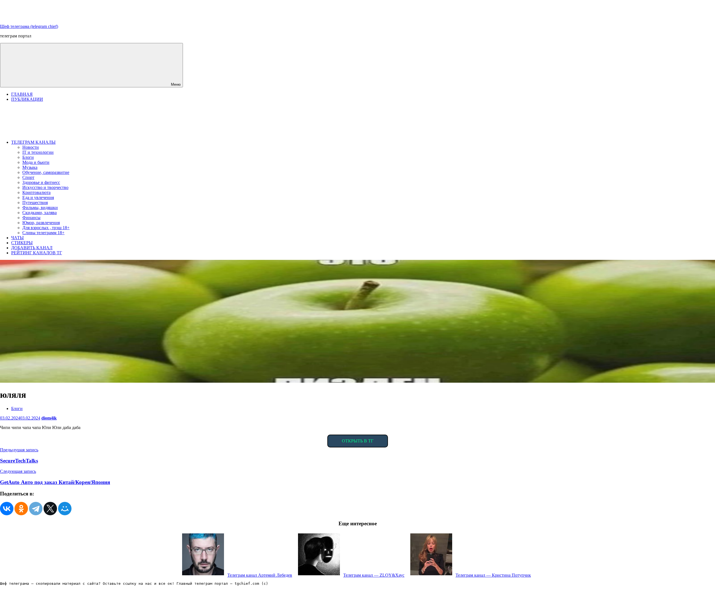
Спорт (28, 177)
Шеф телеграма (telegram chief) (29, 26)
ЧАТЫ (17, 237)
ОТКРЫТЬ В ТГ (357, 441)
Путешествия (35, 202)
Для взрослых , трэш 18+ (46, 227)
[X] (50, 508)
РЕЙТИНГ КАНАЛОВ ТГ (36, 252)
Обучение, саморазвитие (45, 172)
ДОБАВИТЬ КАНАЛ (32, 247)
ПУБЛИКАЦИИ (27, 99)
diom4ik (49, 418)
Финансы (31, 217)
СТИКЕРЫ (22, 242)
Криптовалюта (36, 192)
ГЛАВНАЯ (22, 94)
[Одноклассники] (21, 508)
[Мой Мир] (65, 508)
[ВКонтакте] (6, 508)
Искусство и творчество (45, 187)
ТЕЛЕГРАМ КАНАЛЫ (33, 142)
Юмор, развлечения (41, 222)
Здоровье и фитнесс (41, 182)
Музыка (29, 167)
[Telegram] (35, 508)
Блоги (28, 157)
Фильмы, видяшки (40, 207)
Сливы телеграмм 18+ (43, 232)
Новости (30, 147)
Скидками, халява (39, 212)
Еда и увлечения (38, 197)
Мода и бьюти (35, 162)
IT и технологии (38, 152)
